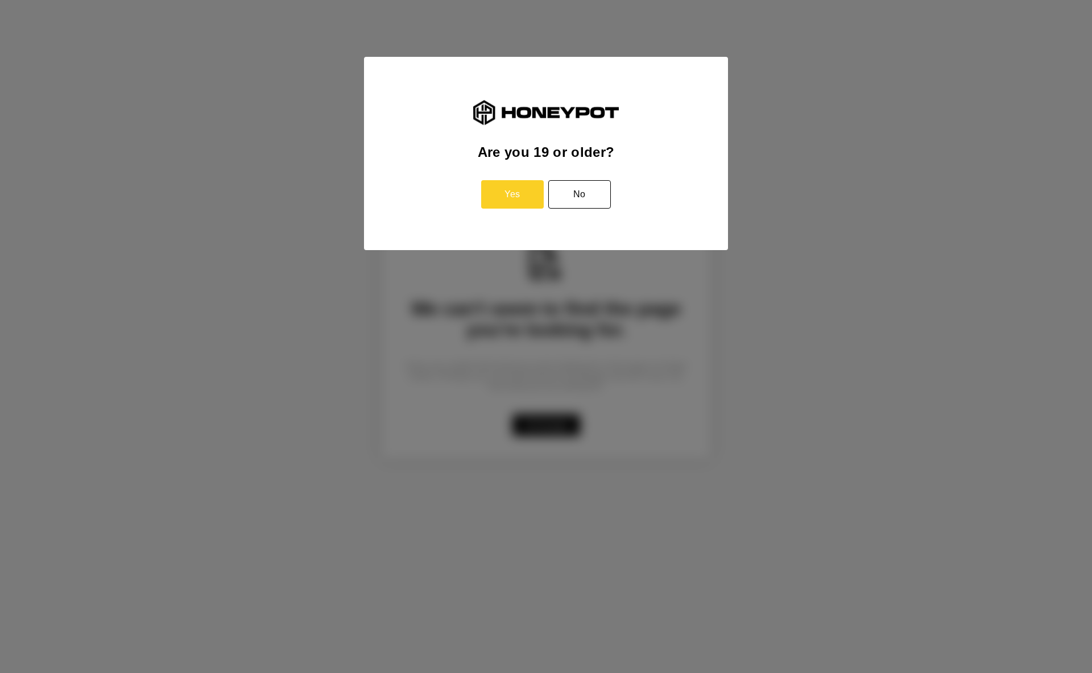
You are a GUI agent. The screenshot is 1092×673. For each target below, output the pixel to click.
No (579, 194)
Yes (512, 194)
